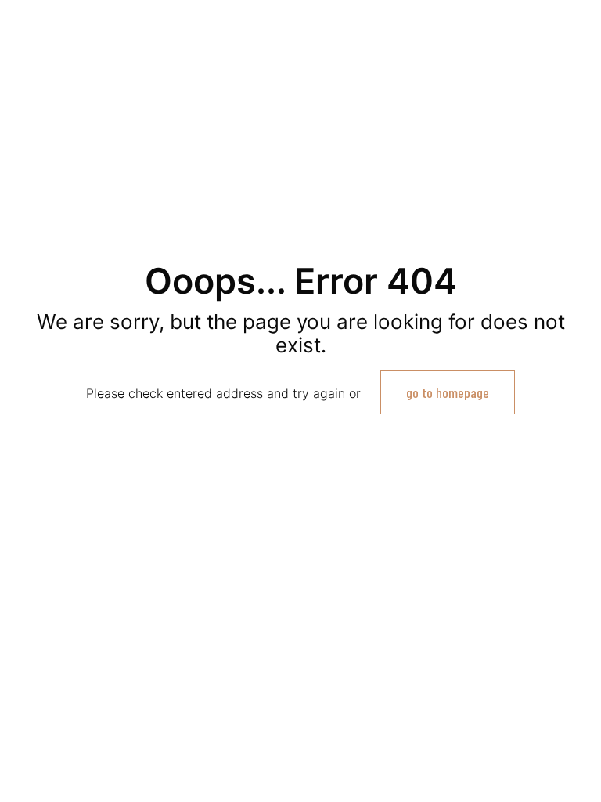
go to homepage (447, 392)
